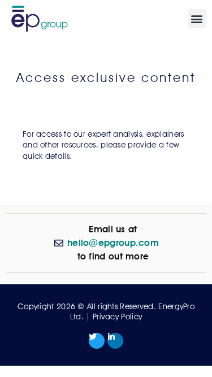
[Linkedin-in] (115, 341)
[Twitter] (97, 341)
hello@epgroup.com (113, 242)
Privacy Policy (117, 316)
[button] (197, 18)
